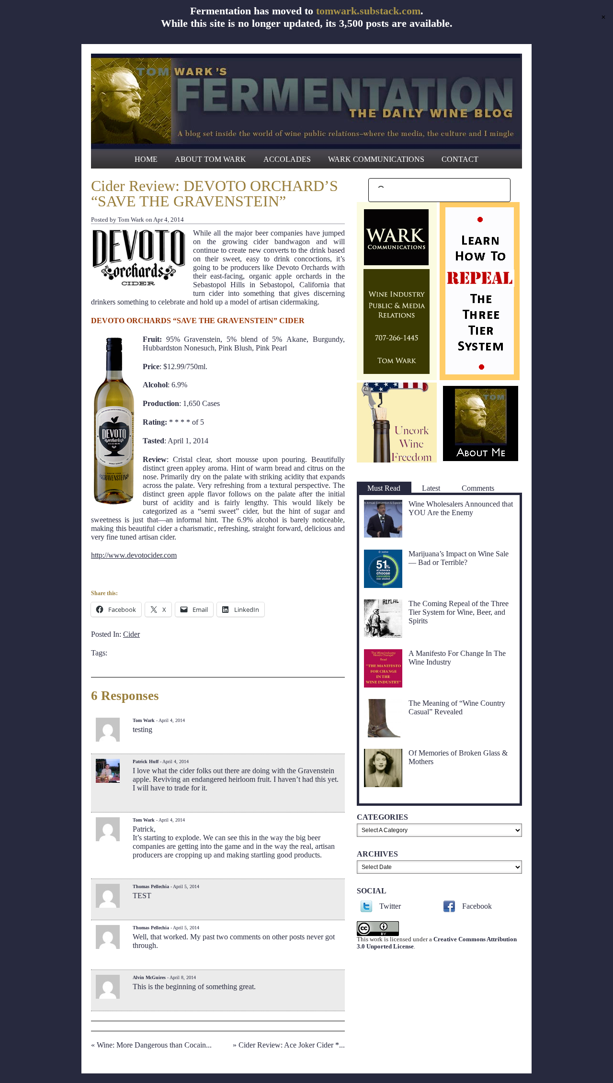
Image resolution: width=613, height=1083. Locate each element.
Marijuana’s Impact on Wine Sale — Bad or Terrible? (459, 558)
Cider (131, 634)
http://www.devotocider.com (134, 555)
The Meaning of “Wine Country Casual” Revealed (457, 707)
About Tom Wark (210, 159)
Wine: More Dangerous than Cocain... (154, 1045)
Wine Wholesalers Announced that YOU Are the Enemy (461, 508)
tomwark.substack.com (368, 11)
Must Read (383, 488)
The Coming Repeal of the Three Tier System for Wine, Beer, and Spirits (459, 612)
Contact (460, 159)
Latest (431, 488)
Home (146, 159)
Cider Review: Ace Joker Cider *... (291, 1045)
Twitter (390, 906)
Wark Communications (376, 159)
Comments (478, 488)
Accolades (287, 159)
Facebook (477, 906)
